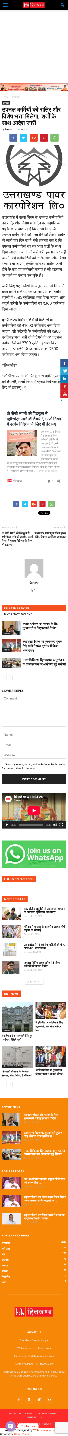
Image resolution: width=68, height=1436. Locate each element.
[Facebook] (18, 1399)
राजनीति (5, 1260)
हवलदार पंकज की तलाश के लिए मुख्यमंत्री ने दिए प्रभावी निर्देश (40, 625)
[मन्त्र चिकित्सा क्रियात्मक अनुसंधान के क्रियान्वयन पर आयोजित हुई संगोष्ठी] (11, 663)
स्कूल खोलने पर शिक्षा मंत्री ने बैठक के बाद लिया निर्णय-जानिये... (44, 1216)
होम (3, 1254)
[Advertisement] (34, 45)
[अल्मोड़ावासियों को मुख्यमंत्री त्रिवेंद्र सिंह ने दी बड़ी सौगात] (51, 1056)
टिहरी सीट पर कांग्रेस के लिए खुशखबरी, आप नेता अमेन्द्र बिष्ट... (49, 1026)
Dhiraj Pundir (22, 1433)
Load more (33, 981)
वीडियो (5, 1271)
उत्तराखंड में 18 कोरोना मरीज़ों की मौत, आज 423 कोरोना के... (44, 946)
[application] (34, 811)
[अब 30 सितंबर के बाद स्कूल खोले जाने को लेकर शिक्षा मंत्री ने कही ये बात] (11, 1183)
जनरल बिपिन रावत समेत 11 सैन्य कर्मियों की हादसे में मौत (42, 964)
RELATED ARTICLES (16, 608)
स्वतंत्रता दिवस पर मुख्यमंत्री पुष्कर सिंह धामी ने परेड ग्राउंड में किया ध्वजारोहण (42, 646)
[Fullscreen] (61, 825)
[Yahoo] (34, 590)
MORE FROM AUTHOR (18, 613)
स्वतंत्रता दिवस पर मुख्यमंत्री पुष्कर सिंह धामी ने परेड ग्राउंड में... (43, 1134)
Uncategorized (12, 1066)
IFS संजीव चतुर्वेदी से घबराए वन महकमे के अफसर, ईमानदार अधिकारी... (44, 910)
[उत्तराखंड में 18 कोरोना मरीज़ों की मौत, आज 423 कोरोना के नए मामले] (9, 949)
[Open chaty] (10, 1426)
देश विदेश (6, 1276)
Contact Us (34, 1417)
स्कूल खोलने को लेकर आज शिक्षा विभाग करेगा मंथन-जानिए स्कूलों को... (45, 1198)
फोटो (4, 1282)
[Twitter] (39, 1399)
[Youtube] (49, 1399)
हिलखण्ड (8, 129)
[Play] (7, 825)
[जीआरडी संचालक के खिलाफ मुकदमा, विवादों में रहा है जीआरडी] (17, 1057)
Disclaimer (14, 1413)
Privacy (30, 1413)
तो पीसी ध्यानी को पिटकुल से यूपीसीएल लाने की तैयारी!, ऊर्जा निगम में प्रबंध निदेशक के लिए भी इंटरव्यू (17, 538)
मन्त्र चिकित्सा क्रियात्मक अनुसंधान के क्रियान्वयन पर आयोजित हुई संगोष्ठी (44, 662)
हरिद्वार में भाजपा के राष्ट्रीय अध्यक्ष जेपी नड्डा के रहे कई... (45, 928)
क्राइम (5, 1265)
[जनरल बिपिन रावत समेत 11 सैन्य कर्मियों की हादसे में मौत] (10, 967)
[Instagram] (29, 1399)
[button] (62, 5)
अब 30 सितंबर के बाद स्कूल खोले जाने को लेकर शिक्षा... (44, 1180)
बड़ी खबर (6, 1248)
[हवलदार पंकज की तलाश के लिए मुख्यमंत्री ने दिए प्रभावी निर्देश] (11, 628)
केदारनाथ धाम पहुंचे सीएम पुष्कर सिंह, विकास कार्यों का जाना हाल (50, 535)
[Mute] (55, 825)
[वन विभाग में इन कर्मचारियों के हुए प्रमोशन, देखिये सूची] (17, 1017)
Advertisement (48, 1413)
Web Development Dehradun (50, 1430)
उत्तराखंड (6, 103)
